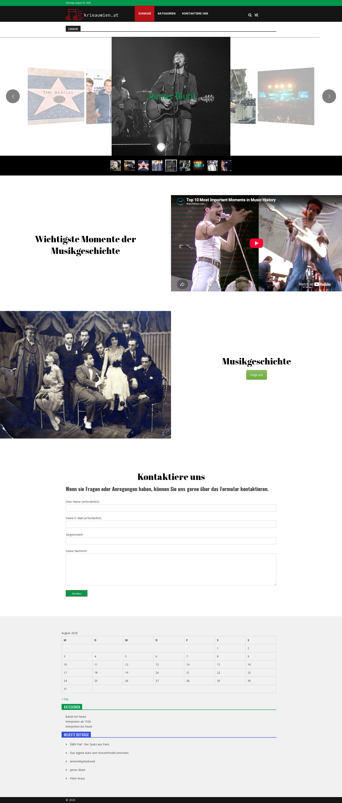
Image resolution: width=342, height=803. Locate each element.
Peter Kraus (171, 96)
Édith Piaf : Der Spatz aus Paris (89, 744)
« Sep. (65, 699)
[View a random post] (256, 15)
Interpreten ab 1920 (78, 721)
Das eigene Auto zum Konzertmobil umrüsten (99, 753)
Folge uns (256, 375)
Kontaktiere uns (195, 13)
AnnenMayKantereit (82, 761)
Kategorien (167, 13)
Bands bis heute (76, 716)
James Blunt (77, 770)
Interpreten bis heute (79, 726)
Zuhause (144, 13)
